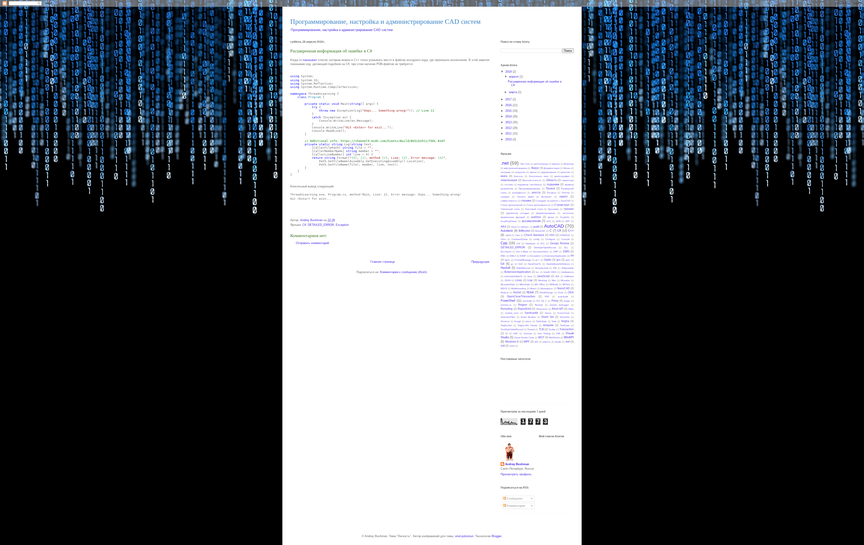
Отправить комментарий (312, 243)
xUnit (512, 346)
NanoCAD (563, 288)
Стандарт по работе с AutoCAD (553, 201)
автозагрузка (541, 164)
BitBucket (524, 230)
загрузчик (520, 172)
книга (504, 176)
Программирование (529, 188)
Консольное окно (539, 176)
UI (506, 333)
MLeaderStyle (508, 284)
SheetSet (565, 317)
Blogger (496, 536)
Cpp (504, 243)
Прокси (550, 188)
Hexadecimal (541, 268)
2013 (509, 122)
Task (553, 321)
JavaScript (543, 276)
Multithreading (518, 288)
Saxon (548, 313)
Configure (550, 239)
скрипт (563, 196)
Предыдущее (480, 261)
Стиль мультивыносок (538, 205)
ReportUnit (524, 308)
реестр (536, 192)
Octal (560, 292)
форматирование (545, 213)
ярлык (551, 217)
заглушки (506, 172)
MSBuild (553, 284)
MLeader (565, 280)
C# (304, 225)
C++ (571, 230)
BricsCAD (540, 231)
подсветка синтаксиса (530, 184)
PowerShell (508, 300)
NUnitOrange (546, 292)
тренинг (569, 208)
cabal (508, 235)
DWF (555, 251)
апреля (514, 76)
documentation (541, 251)
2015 (509, 110)
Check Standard (534, 234)
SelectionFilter (508, 317)
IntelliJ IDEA (550, 272)
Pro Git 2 (541, 301)
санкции (505, 196)
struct (528, 321)
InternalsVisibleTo (513, 276)
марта (513, 92)
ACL (549, 221)
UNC (515, 333)
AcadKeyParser (509, 221)
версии (556, 164)
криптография (561, 176)
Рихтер (566, 192)
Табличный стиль (510, 209)
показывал (310, 60)
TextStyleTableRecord (512, 329)
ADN (558, 221)
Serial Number (528, 317)
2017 (509, 99)
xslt (503, 345)
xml (567, 341)
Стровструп (561, 204)
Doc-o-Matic (522, 251)
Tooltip (552, 329)
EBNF (523, 256)
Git (502, 263)
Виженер (569, 164)
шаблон (536, 216)
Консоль (518, 176)
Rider (571, 309)
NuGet (517, 292)
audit (536, 226)
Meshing (542, 280)
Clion (503, 239)
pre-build (527, 301)
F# (572, 255)
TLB (541, 329)
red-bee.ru (506, 305)
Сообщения (514, 498)
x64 (536, 342)
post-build (563, 296)
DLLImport (506, 251)
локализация (509, 180)
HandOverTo (534, 264)
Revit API (557, 308)
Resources (541, 309)
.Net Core (525, 164)
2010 (509, 139)
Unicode (528, 333)
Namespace (546, 288)
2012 (509, 128)
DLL (566, 247)
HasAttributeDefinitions (558, 264)
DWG (566, 251)
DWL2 (513, 256)
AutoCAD (554, 226)
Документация (551, 168)
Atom (514, 227)
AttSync (525, 227)
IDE (555, 268)
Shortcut (505, 321)
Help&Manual (523, 268)
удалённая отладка (517, 213)
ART (567, 221)
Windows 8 (512, 341)
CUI (518, 243)
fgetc (507, 260)
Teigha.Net (506, 325)
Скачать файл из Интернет (534, 196)
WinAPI (569, 337)
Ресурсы (551, 192)
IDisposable (568, 268)
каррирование (548, 172)
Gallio (547, 259)
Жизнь (566, 168)
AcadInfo (564, 217)
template (548, 325)
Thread (531, 329)
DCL (542, 243)
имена (533, 172)
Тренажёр (553, 209)
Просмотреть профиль (516, 474)
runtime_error (512, 313)
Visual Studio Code (524, 337)
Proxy (554, 300)
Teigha (565, 321)
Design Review (559, 243)
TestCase (565, 325)
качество (565, 172)
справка (526, 200)
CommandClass (519, 239)
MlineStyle (525, 284)
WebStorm (554, 337)
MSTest (566, 284)
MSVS (504, 288)
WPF (526, 341)
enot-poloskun (464, 536)
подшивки (553, 184)
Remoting (507, 308)
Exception (342, 225)
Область (551, 180)
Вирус (535, 167)
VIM (558, 333)
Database (530, 243)
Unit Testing (544, 333)
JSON (507, 280)
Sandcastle (531, 312)
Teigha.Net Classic (528, 325)
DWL (503, 256)
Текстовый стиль (534, 209)
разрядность (519, 192)
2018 (509, 71)
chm (551, 234)
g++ (538, 260)
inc (537, 272)
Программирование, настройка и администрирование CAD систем (385, 21)
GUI (521, 264)
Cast (517, 235)
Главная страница (382, 261)
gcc (558, 259)
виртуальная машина (515, 168)
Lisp (530, 280)
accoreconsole (531, 221)
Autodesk (507, 230)
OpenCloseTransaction (521, 296)
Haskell (505, 267)
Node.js (504, 292)
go (512, 264)
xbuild (558, 342)
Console (565, 239)
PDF (547, 296)
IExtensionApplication (517, 271)
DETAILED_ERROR (321, 225)
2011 (509, 133)
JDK (557, 276)
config (536, 239)
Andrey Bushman (517, 464)
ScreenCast (563, 313)
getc (568, 260)
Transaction (566, 329)
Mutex (533, 288)
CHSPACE (564, 235)
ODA (571, 292)
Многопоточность (531, 180)
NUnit (530, 292)
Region (522, 304)
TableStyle (541, 321)
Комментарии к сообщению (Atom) (403, 272)
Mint (554, 280)
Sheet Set (547, 316)
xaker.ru (546, 342)
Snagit (517, 321)
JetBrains (569, 276)
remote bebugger (559, 305)
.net (505, 163)
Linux (518, 280)
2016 (509, 105)
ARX (503, 226)
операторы (568, 180)
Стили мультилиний (511, 205)
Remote (539, 305)
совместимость (509, 201)
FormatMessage (523, 260)
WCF (541, 337)
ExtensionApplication (556, 256)
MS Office (540, 284)
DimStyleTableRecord (545, 247)
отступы (508, 184)
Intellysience (567, 272)
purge (567, 301)
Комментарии (515, 505)
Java (529, 276)
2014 (509, 116)
